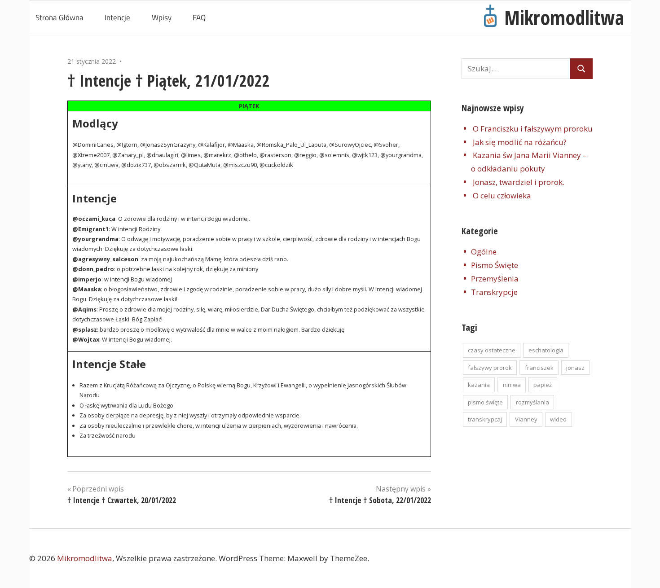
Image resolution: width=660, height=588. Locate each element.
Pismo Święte (494, 265)
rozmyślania (532, 402)
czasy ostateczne (491, 350)
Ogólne (484, 251)
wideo (558, 419)
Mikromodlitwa (564, 17)
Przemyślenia (495, 278)
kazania (479, 385)
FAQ (199, 17)
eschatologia (545, 350)
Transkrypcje (494, 292)
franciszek (539, 368)
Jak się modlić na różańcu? (520, 142)
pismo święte (485, 402)
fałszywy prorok (490, 368)
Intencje (117, 17)
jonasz (575, 368)
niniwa (512, 385)
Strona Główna (59, 17)
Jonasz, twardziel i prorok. (518, 182)
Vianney (526, 419)
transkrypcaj (485, 419)
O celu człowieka (502, 195)
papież (542, 385)
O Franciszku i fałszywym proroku (533, 128)
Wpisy (162, 17)
